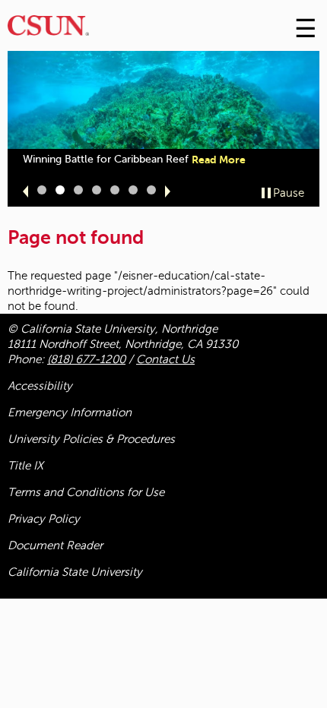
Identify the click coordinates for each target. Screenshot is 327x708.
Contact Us (165, 359)
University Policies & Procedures (91, 439)
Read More (219, 159)
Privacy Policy (44, 519)
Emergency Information (70, 412)
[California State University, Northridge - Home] (48, 29)
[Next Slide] (167, 191)
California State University (75, 572)
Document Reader (55, 545)
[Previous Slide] (25, 191)
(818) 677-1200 (86, 359)
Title (25, 466)
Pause (288, 193)
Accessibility (40, 386)
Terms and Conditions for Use (86, 492)
